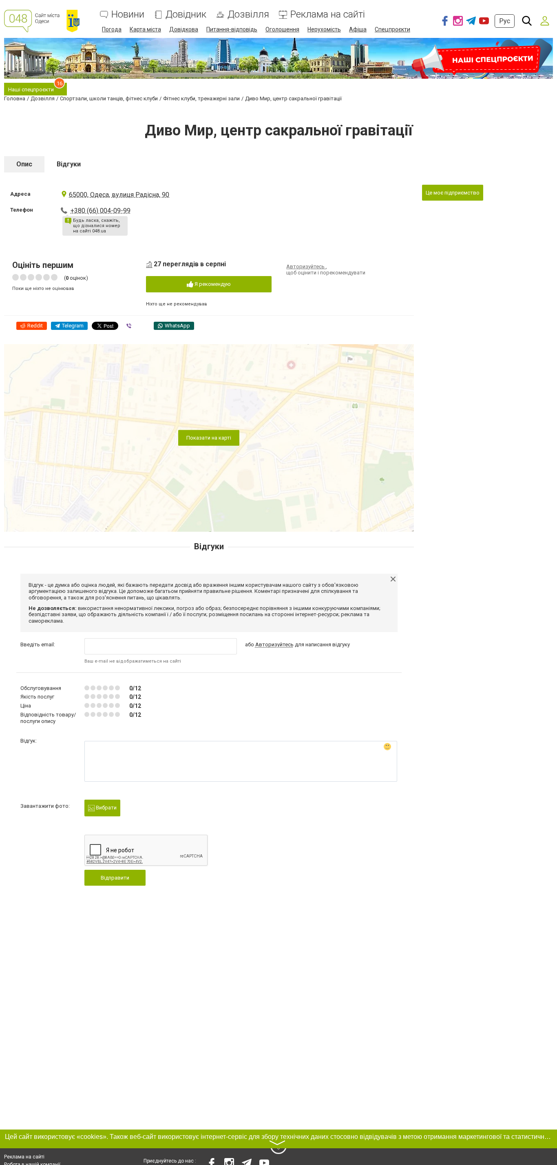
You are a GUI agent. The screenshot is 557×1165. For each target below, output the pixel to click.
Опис (24, 164)
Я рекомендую (212, 284)
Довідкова (183, 29)
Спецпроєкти (392, 29)
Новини (127, 14)
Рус (504, 21)
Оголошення (282, 29)
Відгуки (69, 164)
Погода (112, 29)
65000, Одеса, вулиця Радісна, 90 (119, 195)
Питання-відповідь (231, 29)
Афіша (358, 29)
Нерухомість (324, 29)
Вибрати (106, 808)
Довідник (186, 14)
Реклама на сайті (327, 14)
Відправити (115, 878)
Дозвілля (248, 14)
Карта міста (145, 29)
